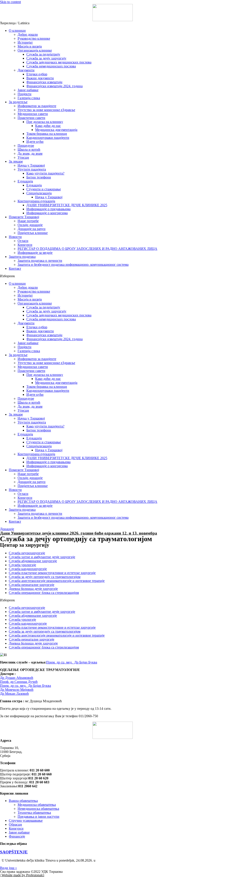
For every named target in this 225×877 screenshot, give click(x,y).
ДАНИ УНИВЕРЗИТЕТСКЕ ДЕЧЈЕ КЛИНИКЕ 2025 (66, 205)
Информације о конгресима (47, 213)
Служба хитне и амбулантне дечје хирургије (42, 557)
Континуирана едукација (36, 201)
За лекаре (16, 161)
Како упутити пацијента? (45, 173)
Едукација (25, 181)
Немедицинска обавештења (38, 808)
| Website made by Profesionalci (22, 875)
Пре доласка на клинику (44, 122)
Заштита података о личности (40, 260)
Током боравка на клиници (46, 134)
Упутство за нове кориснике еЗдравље (46, 110)
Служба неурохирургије (27, 553)
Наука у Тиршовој (31, 165)
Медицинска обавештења (37, 804)
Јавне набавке (28, 90)
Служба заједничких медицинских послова (58, 62)
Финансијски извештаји (44, 82)
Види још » (8, 868)
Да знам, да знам (30, 153)
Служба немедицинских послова (51, 66)
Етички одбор (36, 74)
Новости (15, 237)
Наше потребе (28, 221)
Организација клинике (35, 50)
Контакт (15, 268)
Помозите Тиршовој (24, 217)
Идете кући (35, 141)
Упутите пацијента (32, 169)
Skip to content (10, 2)
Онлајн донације (30, 225)
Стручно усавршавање (26, 820)
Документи (26, 70)
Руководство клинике (34, 38)
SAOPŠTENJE (14, 852)
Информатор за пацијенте (37, 106)
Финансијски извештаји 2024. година (54, 86)
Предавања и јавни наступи (38, 816)
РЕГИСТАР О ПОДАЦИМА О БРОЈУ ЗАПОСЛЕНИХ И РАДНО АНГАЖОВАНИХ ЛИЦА (87, 249)
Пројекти (24, 94)
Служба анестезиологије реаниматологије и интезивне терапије (57, 581)
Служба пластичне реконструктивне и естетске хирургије (52, 573)
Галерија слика (29, 98)
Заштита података (22, 256)
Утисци (23, 157)
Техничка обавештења (34, 812)
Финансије (17, 836)
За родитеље (18, 102)
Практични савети (31, 118)
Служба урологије (22, 565)
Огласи (23, 241)
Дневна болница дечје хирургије (33, 589)
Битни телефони (38, 177)
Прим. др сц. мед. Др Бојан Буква (25, 685)
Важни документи (40, 78)
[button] (112, 276)
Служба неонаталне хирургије (31, 585)
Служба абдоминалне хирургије (33, 561)
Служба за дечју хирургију (46, 58)
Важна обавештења (23, 801)
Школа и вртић (29, 149)
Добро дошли (28, 34)
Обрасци (15, 824)
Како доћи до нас (48, 126)
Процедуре (26, 145)
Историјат (25, 42)
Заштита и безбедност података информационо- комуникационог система (73, 264)
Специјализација (39, 193)
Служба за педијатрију (43, 54)
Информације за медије (35, 253)
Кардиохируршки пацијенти (47, 137)
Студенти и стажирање (43, 189)
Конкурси (25, 245)
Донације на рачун (31, 229)
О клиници (17, 30)
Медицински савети (33, 114)
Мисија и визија (30, 46)
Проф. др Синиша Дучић (19, 682)
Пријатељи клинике (33, 233)
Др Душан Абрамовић (16, 678)
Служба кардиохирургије (28, 569)
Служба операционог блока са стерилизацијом (44, 593)
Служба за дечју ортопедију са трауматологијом (44, 577)
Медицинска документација (56, 130)
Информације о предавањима (48, 209)
